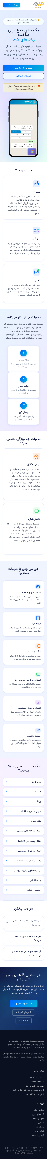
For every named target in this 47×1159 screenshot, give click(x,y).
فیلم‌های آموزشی (23, 76)
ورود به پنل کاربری (23, 68)
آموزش (41, 1123)
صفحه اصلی (39, 1110)
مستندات (23, 1021)
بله (38, 1086)
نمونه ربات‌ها (38, 1118)
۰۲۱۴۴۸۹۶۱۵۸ (37, 1082)
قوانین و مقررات (37, 1135)
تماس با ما (39, 1131)
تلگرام (32, 1086)
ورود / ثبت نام (12, 5)
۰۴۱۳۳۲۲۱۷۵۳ (37, 1077)
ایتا (27, 1086)
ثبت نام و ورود (37, 1114)
